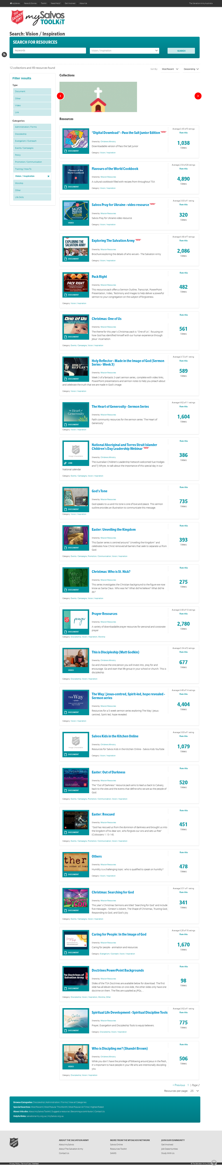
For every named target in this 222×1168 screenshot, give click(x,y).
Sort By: (154, 69)
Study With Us (167, 1153)
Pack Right (99, 277)
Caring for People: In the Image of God (119, 934)
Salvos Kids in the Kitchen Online (115, 736)
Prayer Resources (104, 614)
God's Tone (99, 491)
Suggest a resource (61, 1111)
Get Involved (70, 3)
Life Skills (19, 197)
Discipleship (20, 134)
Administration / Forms (26, 127)
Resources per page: (176, 1090)
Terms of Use (26, 1164)
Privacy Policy (15, 1164)
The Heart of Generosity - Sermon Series (120, 407)
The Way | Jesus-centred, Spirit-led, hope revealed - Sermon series (128, 696)
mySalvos (49, 17)
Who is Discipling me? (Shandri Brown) (120, 1049)
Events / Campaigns (24, 148)
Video (18, 105)
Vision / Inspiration (25, 176)
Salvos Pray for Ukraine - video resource (120, 205)
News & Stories (30, 3)
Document (20, 91)
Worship (19, 183)
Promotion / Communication (28, 162)
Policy (18, 155)
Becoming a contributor (82, 1111)
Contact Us (100, 1111)
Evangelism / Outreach (25, 141)
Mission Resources (108, 177)
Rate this (184, 133)
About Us (83, 3)
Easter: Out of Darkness (108, 772)
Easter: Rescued (103, 814)
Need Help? (56, 3)
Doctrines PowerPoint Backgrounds (118, 970)
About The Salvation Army (71, 1149)
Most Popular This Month (55, 1107)
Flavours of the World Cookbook (115, 169)
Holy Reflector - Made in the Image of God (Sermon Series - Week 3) (128, 363)
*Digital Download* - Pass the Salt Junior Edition (126, 133)
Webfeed (35, 1164)
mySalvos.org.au (56, 1116)
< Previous (179, 1085)
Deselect (47, 175)
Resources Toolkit (118, 1149)
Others (97, 856)
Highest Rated (97, 1107)
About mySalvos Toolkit (39, 1111)
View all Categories (77, 1102)
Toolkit (43, 3)
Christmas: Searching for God (113, 892)
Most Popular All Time (79, 1107)
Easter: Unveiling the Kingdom (114, 530)
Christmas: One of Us (106, 319)
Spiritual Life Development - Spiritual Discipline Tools (130, 1013)
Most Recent (37, 1107)
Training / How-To (23, 169)
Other (18, 98)
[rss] (4, 54)
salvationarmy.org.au (36, 1116)
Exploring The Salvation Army (113, 241)
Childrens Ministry (108, 141)
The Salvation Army (200, 1164)
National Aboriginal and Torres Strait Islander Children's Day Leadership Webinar (124, 447)
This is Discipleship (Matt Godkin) (115, 652)
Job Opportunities (169, 1149)
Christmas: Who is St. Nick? (111, 572)
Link (17, 112)
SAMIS (113, 1153)
